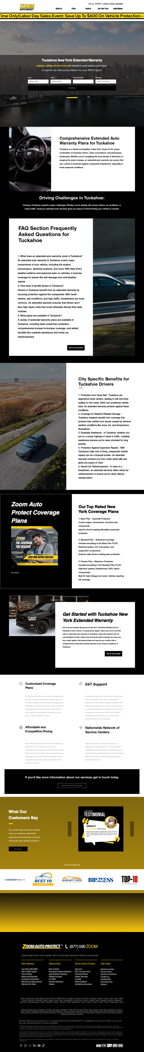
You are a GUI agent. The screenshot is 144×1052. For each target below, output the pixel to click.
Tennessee (98, 1012)
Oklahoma (47, 1012)
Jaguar (50, 1000)
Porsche (63, 1002)
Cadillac (70, 998)
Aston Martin (40, 998)
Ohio (41, 1012)
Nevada (86, 1011)
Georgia (75, 1009)
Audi (47, 998)
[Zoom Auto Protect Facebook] (21, 1045)
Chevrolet (77, 998)
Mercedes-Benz (33, 1002)
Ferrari (106, 998)
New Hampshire (94, 1011)
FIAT (111, 998)
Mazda (110, 1000)
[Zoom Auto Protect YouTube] (39, 1045)
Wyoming (80, 1014)
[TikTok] (43, 1045)
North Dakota (35, 1012)
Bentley (53, 998)
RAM (69, 1002)
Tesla (101, 1002)
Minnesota (52, 1011)
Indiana (96, 1009)
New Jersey (104, 1011)
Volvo (122, 1002)
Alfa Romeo (30, 998)
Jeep (56, 1000)
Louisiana (119, 1009)
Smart (89, 1002)
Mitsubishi (48, 1002)
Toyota (106, 1002)
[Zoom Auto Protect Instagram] (25, 1045)
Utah (108, 1012)
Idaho (86, 1009)
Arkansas (42, 1009)
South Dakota (90, 1012)
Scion (84, 1002)
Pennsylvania (61, 1012)
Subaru (95, 1002)
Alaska (30, 1009)
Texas (104, 1012)
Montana (73, 1011)
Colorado (49, 1009)
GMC (121, 998)
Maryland (28, 1011)
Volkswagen (114, 1002)
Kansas (106, 1009)
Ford (116, 998)
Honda (24, 1000)
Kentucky (112, 1009)
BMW (59, 998)
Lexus (85, 1000)
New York (120, 1011)
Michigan (45, 1011)
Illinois (91, 1009)
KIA (61, 1000)
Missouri (66, 1011)
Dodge (99, 998)
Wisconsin (73, 1014)
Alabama (24, 1009)
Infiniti (45, 1000)
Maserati (104, 1000)
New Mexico (112, 1011)
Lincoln (91, 1000)
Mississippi (59, 1011)
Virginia (119, 1012)
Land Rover (78, 1000)
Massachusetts (36, 1011)
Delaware (64, 1009)
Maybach (117, 1000)
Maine (22, 1011)
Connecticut (56, 1009)
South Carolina (80, 1012)
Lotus (97, 1000)
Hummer (31, 1000)
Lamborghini (67, 1000)
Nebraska (80, 1011)
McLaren (23, 1002)
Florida (70, 1009)
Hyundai (39, 1000)
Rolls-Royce (76, 1002)
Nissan (56, 1002)
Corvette (93, 998)
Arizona (35, 1009)
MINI (42, 1002)
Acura (22, 998)
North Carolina (25, 1012)
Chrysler (86, 998)
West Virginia (65, 1014)
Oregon (54, 1012)
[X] (30, 1045)
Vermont (113, 1012)
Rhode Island (70, 1012)
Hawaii (81, 1009)
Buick (64, 998)
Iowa (101, 1009)
